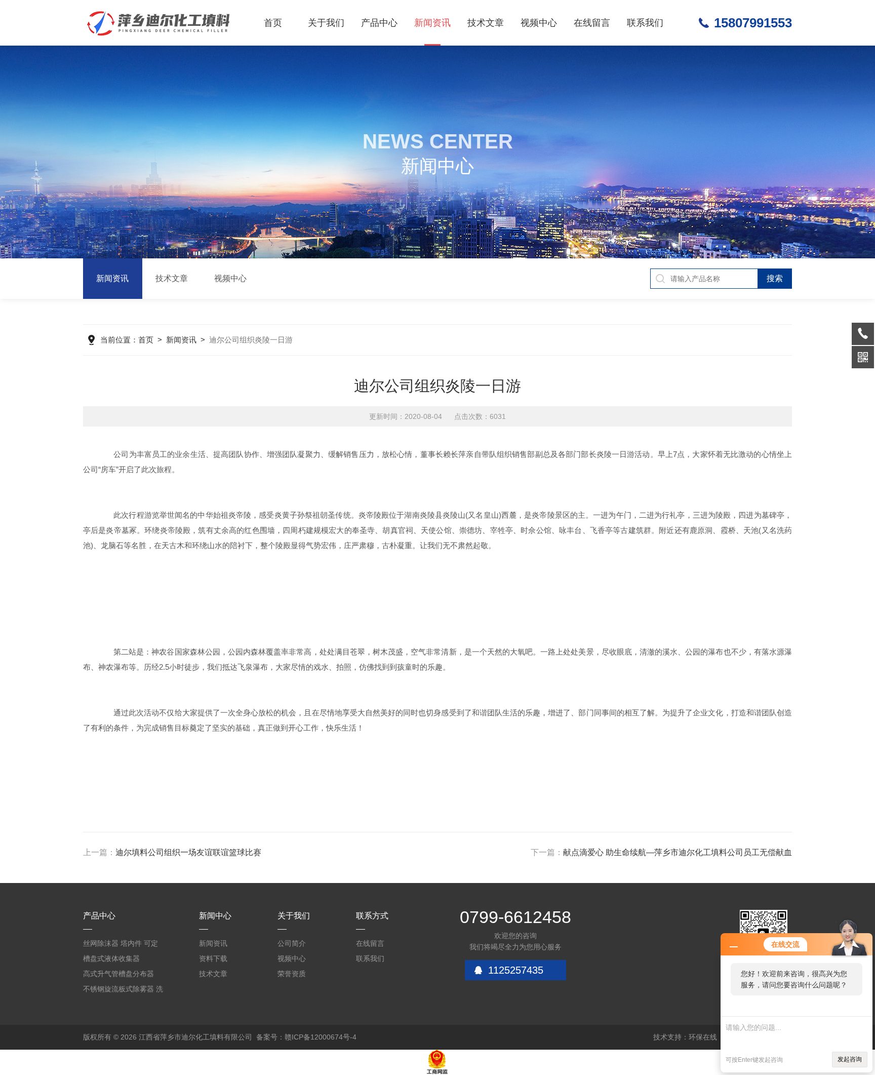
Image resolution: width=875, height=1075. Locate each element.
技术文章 (485, 23)
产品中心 (379, 23)
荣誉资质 (291, 974)
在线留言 (592, 23)
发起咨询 (850, 1059)
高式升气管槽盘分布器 (118, 974)
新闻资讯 (432, 23)
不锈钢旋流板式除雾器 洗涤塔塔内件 (123, 990)
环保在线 (703, 1037)
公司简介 (291, 943)
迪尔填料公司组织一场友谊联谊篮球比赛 (188, 852)
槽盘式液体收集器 (111, 958)
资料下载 (213, 958)
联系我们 (645, 23)
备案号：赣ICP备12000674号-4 (306, 1037)
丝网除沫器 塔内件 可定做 (120, 945)
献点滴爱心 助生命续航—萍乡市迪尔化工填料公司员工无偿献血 (677, 852)
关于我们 (326, 23)
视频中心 (539, 23)
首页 (273, 23)
